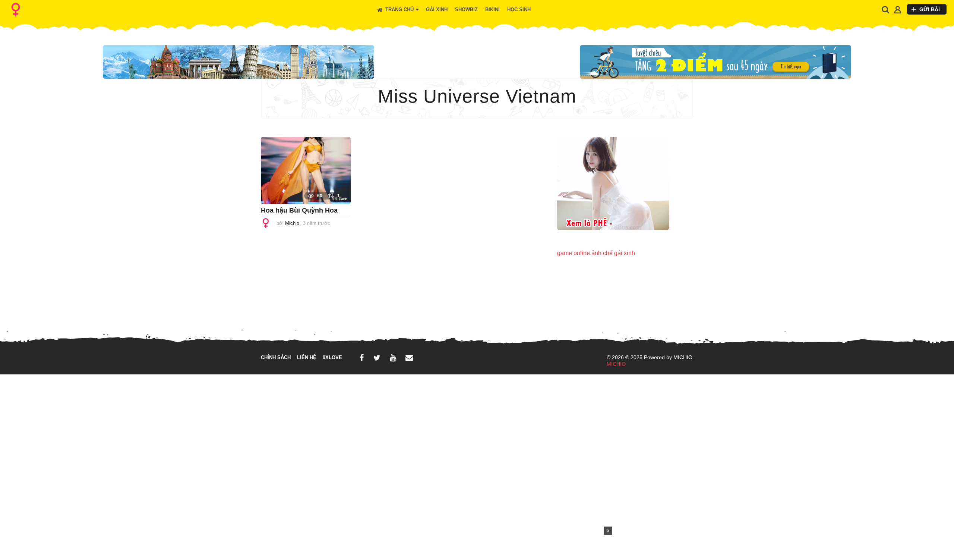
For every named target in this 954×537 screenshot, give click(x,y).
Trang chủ (399, 9)
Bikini (492, 9)
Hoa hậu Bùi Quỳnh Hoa (299, 210)
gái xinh (624, 253)
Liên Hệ (306, 357)
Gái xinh (437, 9)
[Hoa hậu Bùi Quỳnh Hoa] (306, 170)
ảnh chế (602, 253)
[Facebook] (362, 357)
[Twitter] (376, 357)
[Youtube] (393, 357)
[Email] (409, 357)
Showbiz (466, 9)
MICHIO (616, 364)
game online (573, 253)
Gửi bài (929, 9)
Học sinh (519, 9)
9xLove (332, 357)
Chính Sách (276, 357)
